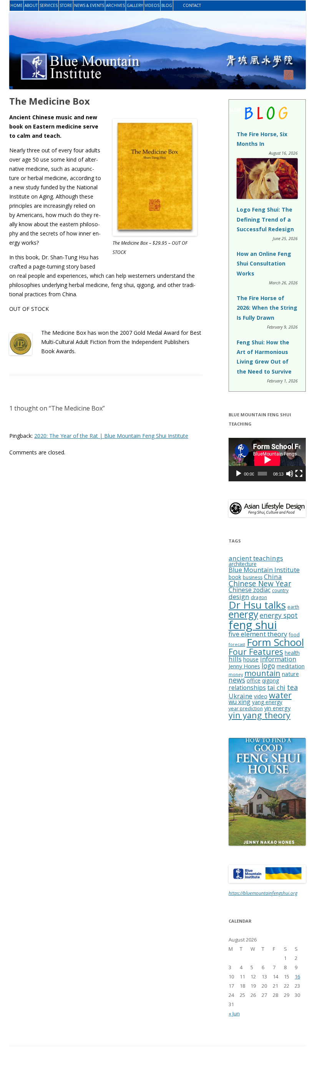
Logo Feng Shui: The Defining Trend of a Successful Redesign (265, 219)
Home (16, 5)
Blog (166, 5)
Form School (275, 642)
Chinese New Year (260, 583)
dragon (259, 597)
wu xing (239, 702)
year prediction (246, 708)
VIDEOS (152, 5)
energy (243, 614)
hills (235, 658)
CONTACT (192, 5)
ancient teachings (256, 558)
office (253, 680)
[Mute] (289, 473)
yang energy (267, 702)
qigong (270, 680)
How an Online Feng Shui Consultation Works (264, 263)
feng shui (253, 625)
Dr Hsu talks (257, 605)
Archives (115, 5)
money (236, 674)
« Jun (234, 1013)
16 (297, 976)
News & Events (89, 5)
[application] (267, 459)
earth (293, 607)
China (273, 576)
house (251, 659)
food (294, 634)
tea (292, 687)
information (278, 659)
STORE (66, 5)
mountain (262, 673)
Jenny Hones (244, 666)
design (239, 596)
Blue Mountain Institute (264, 570)
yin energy (277, 708)
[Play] (238, 473)
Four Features (256, 651)
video (260, 696)
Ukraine (240, 696)
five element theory (258, 633)
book (235, 577)
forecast (237, 644)
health (292, 652)
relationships (247, 687)
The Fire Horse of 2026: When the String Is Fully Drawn (267, 307)
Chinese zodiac (249, 590)
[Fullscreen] (299, 473)
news (237, 679)
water (280, 695)
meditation (291, 666)
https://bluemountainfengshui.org (263, 893)
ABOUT (31, 5)
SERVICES (49, 5)
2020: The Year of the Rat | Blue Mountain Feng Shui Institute (111, 435)
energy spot (279, 615)
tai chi (276, 687)
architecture (243, 564)
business (252, 577)
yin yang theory (259, 715)
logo (268, 665)
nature (290, 674)
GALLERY (135, 5)
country (280, 590)
